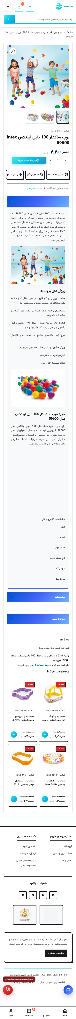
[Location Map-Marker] (23, 895)
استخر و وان (60, 33)
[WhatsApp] (53, 895)
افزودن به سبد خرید (29, 160)
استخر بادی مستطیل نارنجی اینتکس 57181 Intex (24, 783)
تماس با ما (67, 861)
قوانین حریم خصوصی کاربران (52, 982)
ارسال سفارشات (28, 854)
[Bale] (33, 895)
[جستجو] (9, 19)
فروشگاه (68, 847)
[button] (12, 51)
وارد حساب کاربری (39, 665)
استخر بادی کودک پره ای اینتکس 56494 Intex (54, 783)
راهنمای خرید (29, 847)
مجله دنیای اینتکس (62, 854)
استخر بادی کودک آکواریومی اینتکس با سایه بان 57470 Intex (53, 718)
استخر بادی (46, 33)
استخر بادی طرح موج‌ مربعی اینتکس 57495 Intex (23, 718)
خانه (70, 33)
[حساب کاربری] (30, 7)
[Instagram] (43, 895)
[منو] (8, 7)
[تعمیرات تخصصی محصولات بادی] (7, 990)
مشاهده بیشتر (56, 953)
